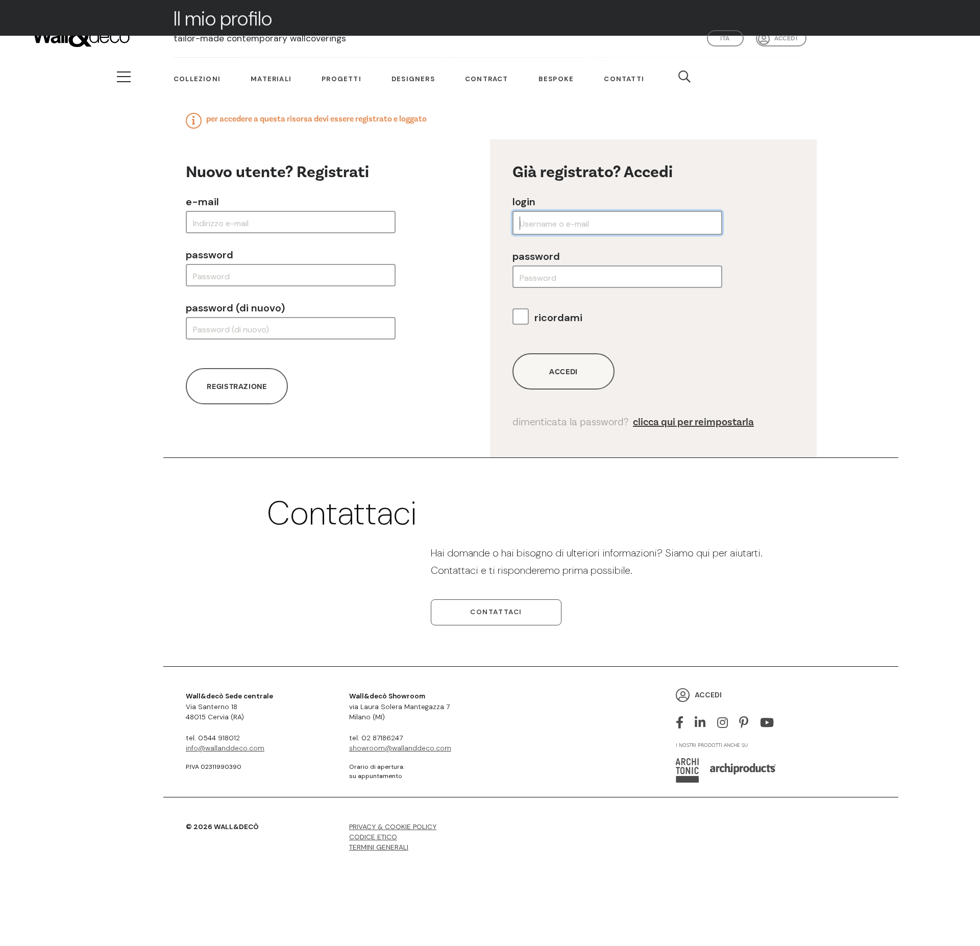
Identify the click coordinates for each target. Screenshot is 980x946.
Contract (486, 79)
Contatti (624, 79)
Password (209, 255)
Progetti (341, 79)
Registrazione (236, 386)
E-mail (202, 202)
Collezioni (197, 79)
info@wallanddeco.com (225, 748)
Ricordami (558, 317)
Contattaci (496, 612)
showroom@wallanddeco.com (400, 748)
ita (724, 38)
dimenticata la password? (633, 422)
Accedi (785, 38)
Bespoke (556, 79)
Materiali (271, 79)
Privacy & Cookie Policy (392, 826)
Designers (413, 79)
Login (523, 202)
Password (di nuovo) (235, 308)
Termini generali (378, 847)
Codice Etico (373, 837)
